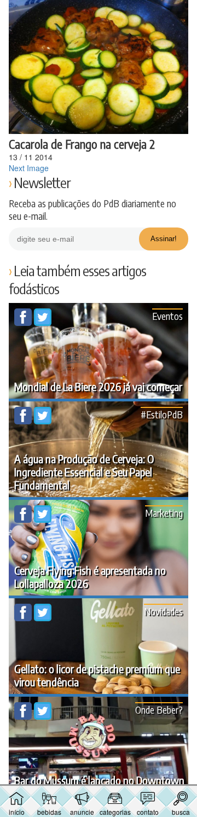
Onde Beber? (159, 709)
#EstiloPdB (162, 414)
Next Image (29, 167)
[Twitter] (42, 322)
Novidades (163, 611)
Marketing (164, 512)
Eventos (167, 316)
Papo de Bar (98, 14)
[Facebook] (24, 322)
